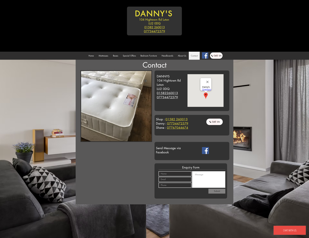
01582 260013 (154, 27)
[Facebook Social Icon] (205, 150)
